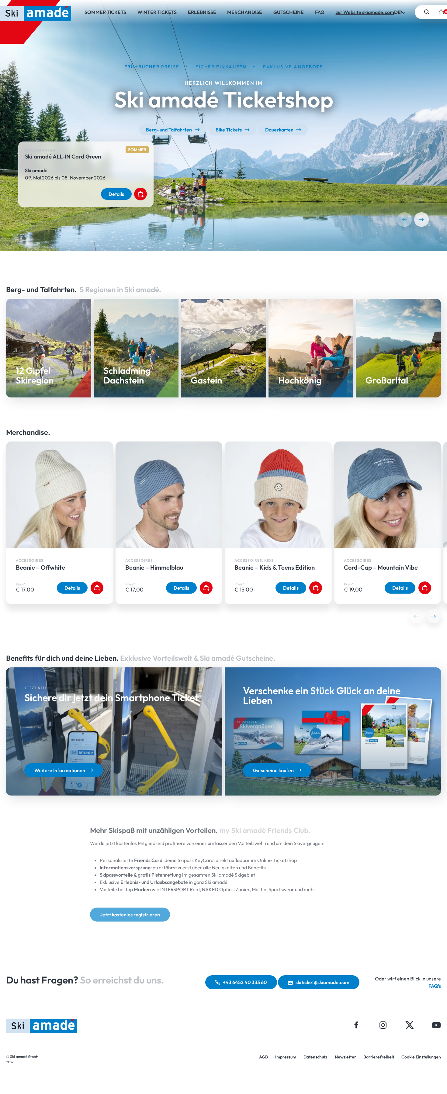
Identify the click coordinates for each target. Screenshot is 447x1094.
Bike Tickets (229, 130)
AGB (263, 1057)
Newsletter (345, 1057)
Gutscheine (288, 12)
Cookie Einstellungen (421, 1057)
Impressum (285, 1057)
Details (116, 194)
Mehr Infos (136, 394)
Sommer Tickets (105, 12)
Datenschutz (315, 1057)
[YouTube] (436, 1025)
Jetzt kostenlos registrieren (130, 915)
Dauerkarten (279, 130)
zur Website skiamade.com (365, 12)
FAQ (319, 12)
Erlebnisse (202, 12)
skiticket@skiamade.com (322, 982)
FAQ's (434, 986)
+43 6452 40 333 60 (245, 982)
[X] (409, 1025)
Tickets (48, 393)
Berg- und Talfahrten (169, 130)
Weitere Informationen (59, 770)
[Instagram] (383, 1025)
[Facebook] (356, 1025)
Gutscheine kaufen (273, 770)
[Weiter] (421, 219)
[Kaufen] (140, 194)
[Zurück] (404, 219)
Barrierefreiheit (378, 1057)
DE (398, 12)
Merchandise (244, 12)
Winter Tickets (157, 12)
